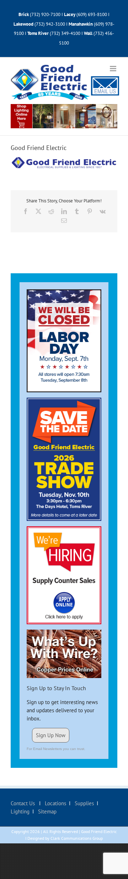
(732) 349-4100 (65, 33)
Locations (54, 803)
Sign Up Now (50, 735)
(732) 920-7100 (45, 14)
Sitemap (47, 811)
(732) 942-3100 (49, 24)
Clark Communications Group (76, 838)
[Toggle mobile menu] (113, 68)
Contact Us (23, 803)
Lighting (20, 811)
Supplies (83, 803)
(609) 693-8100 (91, 14)
